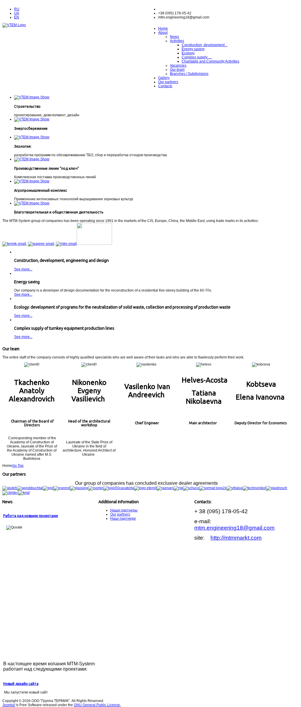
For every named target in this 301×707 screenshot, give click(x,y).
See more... (23, 269)
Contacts (165, 86)
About (163, 33)
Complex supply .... (197, 57)
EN (16, 17)
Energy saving (193, 49)
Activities (177, 41)
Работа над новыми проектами (30, 516)
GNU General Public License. (97, 705)
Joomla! (8, 705)
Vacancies (178, 65)
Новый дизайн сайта (21, 684)
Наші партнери (123, 518)
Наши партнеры (124, 510)
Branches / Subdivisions (189, 74)
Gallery (164, 78)
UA (16, 13)
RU (16, 9)
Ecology (188, 53)
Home (163, 28)
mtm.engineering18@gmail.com (234, 528)
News (174, 37)
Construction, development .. (204, 45)
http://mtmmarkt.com (236, 538)
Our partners (168, 82)
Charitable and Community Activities (210, 61)
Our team (177, 70)
